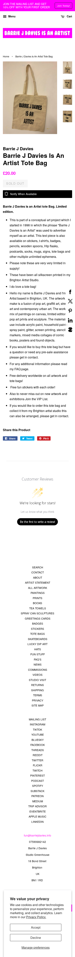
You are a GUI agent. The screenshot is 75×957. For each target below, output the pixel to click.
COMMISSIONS (37, 670)
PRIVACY (37, 700)
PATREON (37, 796)
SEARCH (37, 567)
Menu (12, 16)
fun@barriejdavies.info (37, 835)
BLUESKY (38, 740)
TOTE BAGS (37, 634)
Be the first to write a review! (37, 522)
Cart (69, 16)
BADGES (37, 623)
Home (6, 56)
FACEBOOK (37, 745)
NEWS (38, 664)
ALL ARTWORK (37, 588)
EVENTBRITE (37, 811)
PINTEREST (37, 775)
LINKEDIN (37, 822)
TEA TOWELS (37, 608)
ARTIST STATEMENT (37, 582)
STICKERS (37, 629)
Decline (35, 937)
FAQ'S (37, 659)
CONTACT (37, 572)
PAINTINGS (38, 593)
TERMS (37, 695)
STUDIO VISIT (37, 680)
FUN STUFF (37, 654)
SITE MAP (38, 705)
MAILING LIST (37, 719)
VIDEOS (37, 675)
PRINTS (37, 598)
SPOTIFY (37, 786)
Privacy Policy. (36, 917)
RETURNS (37, 685)
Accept (35, 927)
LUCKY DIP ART (38, 644)
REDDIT (37, 755)
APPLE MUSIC (37, 816)
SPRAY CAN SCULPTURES (37, 613)
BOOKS (37, 603)
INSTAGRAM (37, 724)
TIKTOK (37, 729)
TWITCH (37, 770)
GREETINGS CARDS (37, 618)
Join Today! (63, 5)
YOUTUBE (37, 734)
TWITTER (37, 760)
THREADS (37, 750)
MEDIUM (37, 801)
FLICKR (37, 765)
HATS (37, 649)
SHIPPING (37, 690)
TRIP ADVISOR (37, 806)
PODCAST (37, 781)
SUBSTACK (37, 791)
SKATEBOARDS (37, 639)
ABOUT (37, 577)
